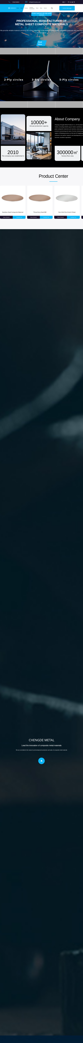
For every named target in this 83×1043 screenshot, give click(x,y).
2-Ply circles (13, 79)
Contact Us (19, 217)
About (22, 8)
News (41, 8)
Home (18, 8)
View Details (6, 217)
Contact (45, 8)
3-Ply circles (41, 79)
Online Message (67, 8)
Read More (40, 43)
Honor (37, 8)
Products (26, 8)
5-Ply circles (69, 79)
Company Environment (32, 8)
